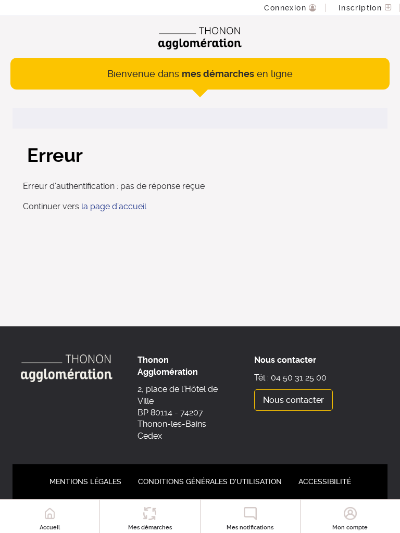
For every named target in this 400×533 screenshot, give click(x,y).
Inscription (362, 8)
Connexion (286, 8)
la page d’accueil (113, 206)
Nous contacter (293, 400)
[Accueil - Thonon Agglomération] (200, 38)
